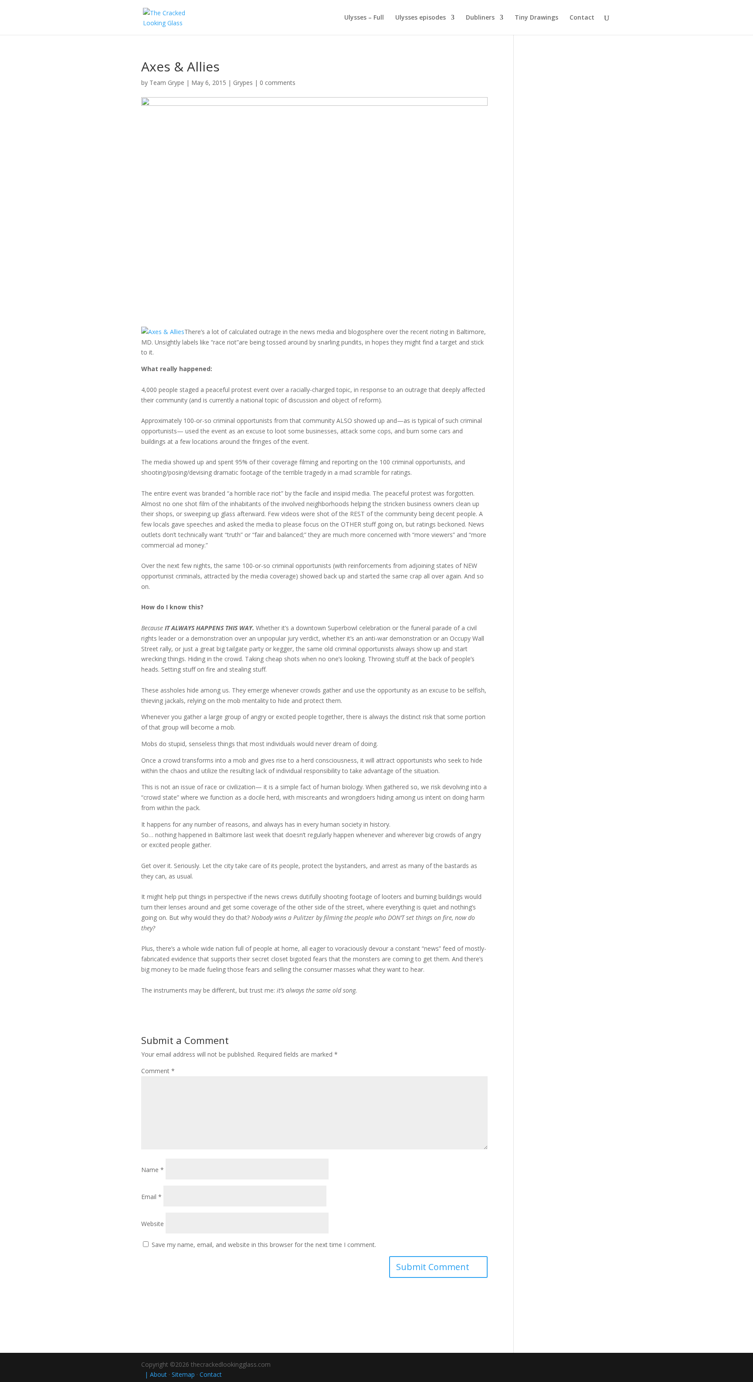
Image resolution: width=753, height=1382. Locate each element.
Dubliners (480, 17)
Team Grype (166, 82)
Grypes (243, 82)
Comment (158, 1071)
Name (152, 1170)
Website (152, 1224)
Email (151, 1197)
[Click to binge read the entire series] (162, 332)
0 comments (277, 82)
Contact (582, 17)
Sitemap (183, 1374)
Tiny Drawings (536, 17)
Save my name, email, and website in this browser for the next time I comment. (264, 1244)
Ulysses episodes (420, 17)
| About (154, 1374)
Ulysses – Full (364, 17)
